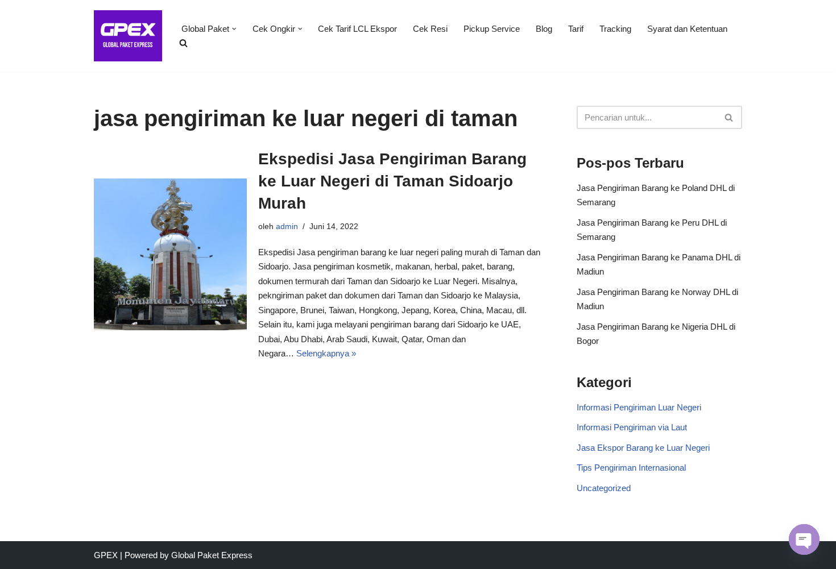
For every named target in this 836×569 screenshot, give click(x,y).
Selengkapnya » (326, 353)
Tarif (575, 29)
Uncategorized (604, 488)
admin (287, 226)
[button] (234, 29)
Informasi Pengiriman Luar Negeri (639, 407)
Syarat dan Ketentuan (687, 29)
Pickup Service (491, 29)
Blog (544, 29)
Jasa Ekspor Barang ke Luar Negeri (643, 447)
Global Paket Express (212, 555)
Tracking (615, 29)
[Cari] (729, 117)
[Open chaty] (804, 539)
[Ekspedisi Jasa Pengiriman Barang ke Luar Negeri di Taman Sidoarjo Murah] (170, 254)
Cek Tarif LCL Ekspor (357, 29)
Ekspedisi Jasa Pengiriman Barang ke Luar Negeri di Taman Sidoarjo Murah (392, 181)
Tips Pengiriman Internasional (631, 467)
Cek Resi (430, 29)
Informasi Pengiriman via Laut (632, 427)
